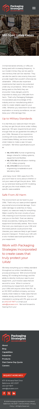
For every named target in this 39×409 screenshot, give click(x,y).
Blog (4, 349)
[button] (4, 393)
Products (6, 359)
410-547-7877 (7, 386)
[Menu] (33, 8)
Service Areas (24, 404)
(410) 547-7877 (10, 302)
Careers (5, 366)
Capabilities (7, 352)
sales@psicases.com (10, 389)
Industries (6, 356)
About (5, 345)
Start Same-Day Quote (12, 362)
